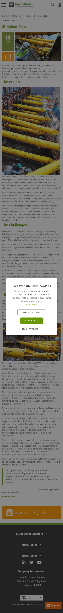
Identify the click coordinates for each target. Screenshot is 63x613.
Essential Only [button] (32, 312)
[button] (31, 329)
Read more (31, 304)
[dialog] (31, 306)
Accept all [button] (31, 320)
